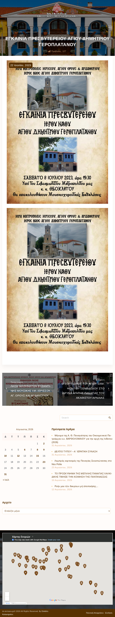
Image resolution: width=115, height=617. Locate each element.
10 (5, 456)
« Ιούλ (6, 480)
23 (44, 462)
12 (18, 456)
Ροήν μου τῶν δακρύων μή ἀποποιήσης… (76, 486)
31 (5, 474)
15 (37, 456)
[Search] (110, 417)
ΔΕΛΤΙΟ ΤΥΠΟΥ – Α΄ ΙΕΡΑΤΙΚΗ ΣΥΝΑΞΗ (76, 451)
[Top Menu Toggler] (110, 27)
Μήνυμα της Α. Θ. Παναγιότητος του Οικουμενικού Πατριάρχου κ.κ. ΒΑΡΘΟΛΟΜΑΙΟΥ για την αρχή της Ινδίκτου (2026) (82, 438)
